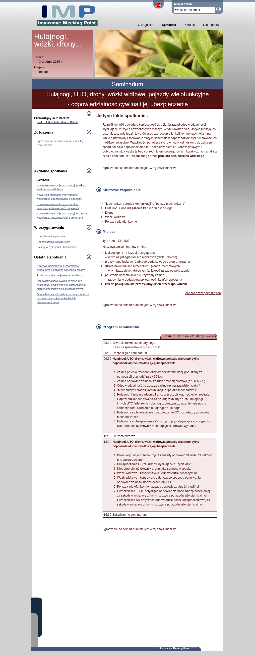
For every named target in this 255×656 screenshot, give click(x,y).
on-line (44, 71)
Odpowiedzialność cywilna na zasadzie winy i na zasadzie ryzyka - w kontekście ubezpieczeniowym (63, 298)
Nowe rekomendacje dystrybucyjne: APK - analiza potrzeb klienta (61, 187)
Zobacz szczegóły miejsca (203, 293)
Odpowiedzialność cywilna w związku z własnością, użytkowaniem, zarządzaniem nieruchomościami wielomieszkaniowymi (61, 285)
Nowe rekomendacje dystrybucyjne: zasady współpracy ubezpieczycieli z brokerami (62, 215)
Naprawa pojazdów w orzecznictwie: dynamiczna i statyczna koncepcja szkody (61, 268)
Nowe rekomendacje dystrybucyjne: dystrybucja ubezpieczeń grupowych (58, 206)
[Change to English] (158, 7)
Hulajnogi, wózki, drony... (57, 40)
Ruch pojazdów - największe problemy (59, 275)
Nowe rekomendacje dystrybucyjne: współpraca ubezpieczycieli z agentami (59, 197)
